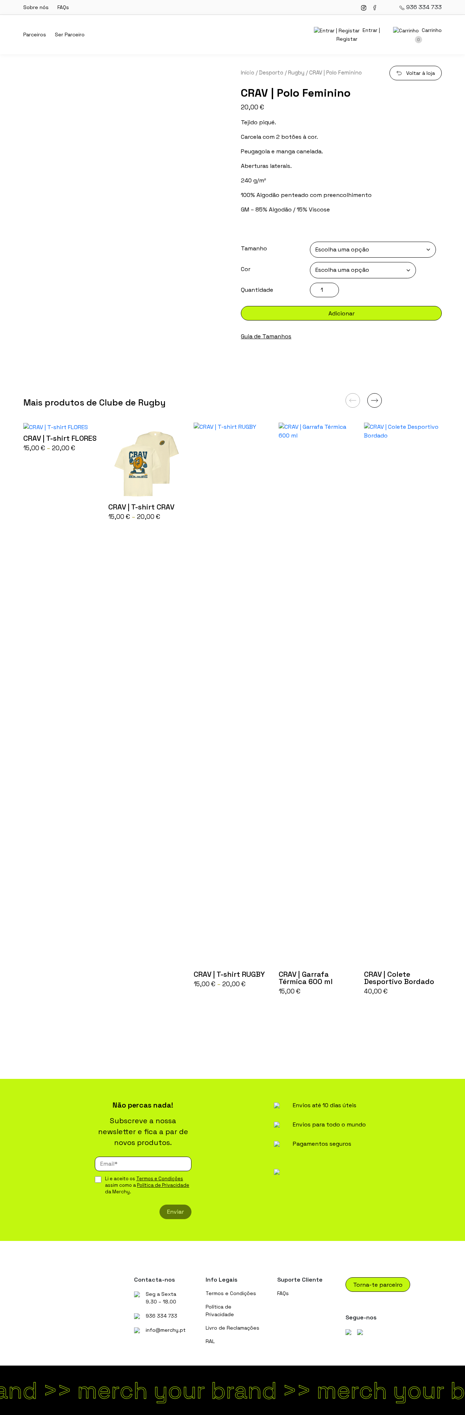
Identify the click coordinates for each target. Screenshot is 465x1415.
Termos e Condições (159, 1179)
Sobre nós (36, 7)
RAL (210, 1341)
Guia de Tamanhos (266, 336)
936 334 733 (423, 7)
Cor (245, 269)
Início (247, 72)
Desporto (271, 72)
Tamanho (254, 248)
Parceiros (34, 34)
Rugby (296, 72)
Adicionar (341, 313)
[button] (374, 400)
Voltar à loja (420, 73)
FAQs (63, 7)
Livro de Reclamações (232, 1328)
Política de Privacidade (163, 1185)
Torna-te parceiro (378, 1285)
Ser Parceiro (70, 34)
